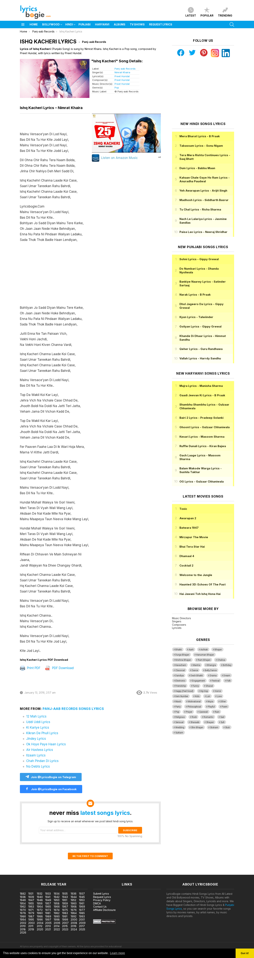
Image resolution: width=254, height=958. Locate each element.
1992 (73, 916)
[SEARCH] (232, 24)
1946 (23, 900)
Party (178, 706)
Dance (195, 670)
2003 (31, 922)
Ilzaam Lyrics (36, 755)
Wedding (179, 727)
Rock (194, 717)
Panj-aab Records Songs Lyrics (73, 709)
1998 (57, 919)
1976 (74, 909)
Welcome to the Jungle (195, 575)
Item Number (181, 696)
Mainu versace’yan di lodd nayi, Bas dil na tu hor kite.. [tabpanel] (54, 392)
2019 (31, 929)
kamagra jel (66, 872)
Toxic (183, 509)
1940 (40, 896)
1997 (48, 919)
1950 (57, 900)
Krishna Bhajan (183, 660)
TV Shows (137, 24)
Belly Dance (211, 670)
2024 (74, 929)
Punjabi (84, 24)
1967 (65, 906)
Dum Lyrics (197, 168)
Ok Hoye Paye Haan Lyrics (46, 744)
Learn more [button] (117, 953)
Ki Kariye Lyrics (37, 727)
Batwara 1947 (189, 527)
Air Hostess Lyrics (39, 750)
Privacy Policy (101, 900)
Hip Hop (204, 691)
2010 (23, 926)
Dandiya (179, 675)
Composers (179, 624)
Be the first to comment (90, 856)
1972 (40, 909)
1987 (31, 916)
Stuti (227, 727)
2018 (23, 929)
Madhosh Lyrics (204, 200)
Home (34, 24)
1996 (40, 919)
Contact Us (100, 906)
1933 (48, 893)
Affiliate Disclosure (104, 909)
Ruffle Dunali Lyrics (202, 446)
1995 (31, 919)
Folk (228, 680)
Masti (178, 701)
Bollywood (51, 24)
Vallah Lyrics (200, 358)
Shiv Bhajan (197, 727)
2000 (74, 919)
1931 (30, 893)
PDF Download (62, 668)
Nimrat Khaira (122, 72)
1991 (64, 916)
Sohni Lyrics (199, 259)
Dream (227, 675)
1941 (47, 896)
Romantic (208, 717)
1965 (48, 906)
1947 (31, 900)
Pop (117, 87)
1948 (40, 900)
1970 (23, 909)
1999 (65, 919)
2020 (40, 929)
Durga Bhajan (182, 655)
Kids (197, 696)
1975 (65, 909)
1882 (23, 893)
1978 (23, 913)
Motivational (194, 701)
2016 (73, 926)
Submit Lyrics (101, 893)
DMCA (97, 903)
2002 (23, 922)
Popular (206, 15)
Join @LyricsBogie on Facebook (53, 789)
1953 (82, 900)
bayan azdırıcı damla (34, 872)
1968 (74, 906)
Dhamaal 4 (186, 556)
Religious (180, 717)
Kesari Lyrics (201, 436)
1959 (65, 903)
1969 (82, 906)
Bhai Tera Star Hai (192, 546)
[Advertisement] (55, 275)
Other (223, 701)
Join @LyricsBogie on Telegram (53, 777)
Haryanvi (102, 24)
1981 (47, 913)
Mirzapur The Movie (193, 537)
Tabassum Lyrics (201, 145)
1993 (82, 916)
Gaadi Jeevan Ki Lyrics (202, 395)
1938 (23, 896)
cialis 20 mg (7, 872)
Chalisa (221, 660)
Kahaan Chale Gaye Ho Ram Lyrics (204, 179)
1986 (23, 916)
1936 (73, 893)
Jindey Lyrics (36, 738)
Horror (218, 691)
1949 (48, 900)
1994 (23, 919)
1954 (23, 903)
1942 (57, 896)
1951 (64, 900)
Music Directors (181, 618)
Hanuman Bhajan (205, 655)
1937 (82, 893)
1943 (65, 896)
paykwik (53, 872)
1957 (48, 903)
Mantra (196, 665)
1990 (57, 916)
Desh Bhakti (197, 675)
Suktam (179, 732)
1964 (40, 906)
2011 (30, 926)
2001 (82, 919)
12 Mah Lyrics (36, 716)
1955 (31, 903)
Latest (190, 15)
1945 (82, 896)
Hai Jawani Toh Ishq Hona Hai (200, 594)
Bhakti (178, 649)
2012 (39, 926)
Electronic (180, 680)
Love (219, 696)
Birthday (227, 665)
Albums (119, 24)
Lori (208, 696)
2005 (48, 922)
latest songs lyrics (105, 812)
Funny (196, 686)
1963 (31, 906)
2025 (82, 929)
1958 (57, 903)
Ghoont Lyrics (204, 427)
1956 (40, 903)
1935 (65, 893)
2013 (48, 926)
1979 (31, 913)
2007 (65, 922)
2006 (57, 922)
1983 (65, 913)
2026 (23, 932)
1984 (74, 913)
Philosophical (194, 706)
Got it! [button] (245, 953)
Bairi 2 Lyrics (201, 417)
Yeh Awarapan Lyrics (203, 190)
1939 (31, 896)
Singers (176, 621)
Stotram (214, 727)
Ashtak (204, 649)
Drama (213, 675)
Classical (180, 670)
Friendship (180, 686)
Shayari (210, 722)
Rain (217, 712)
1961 (81, 903)
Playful (211, 706)
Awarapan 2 (187, 518)
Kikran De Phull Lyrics (42, 733)
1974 (57, 909)
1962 (23, 906)
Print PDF (33, 668)
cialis (18, 872)
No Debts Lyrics (38, 766)
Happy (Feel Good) (184, 691)
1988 (40, 916)
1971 (30, 909)
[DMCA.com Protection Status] (104, 922)
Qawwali (203, 712)
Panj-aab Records (125, 68)
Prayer (189, 712)
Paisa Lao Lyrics (203, 232)
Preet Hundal (122, 76)
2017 (82, 926)
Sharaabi (194, 722)
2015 (65, 926)
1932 (39, 893)
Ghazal (209, 686)
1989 (48, 916)
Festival (216, 680)
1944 (74, 896)
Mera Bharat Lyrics (199, 136)
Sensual (179, 722)
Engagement (198, 680)
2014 (57, 926)
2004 (40, 922)
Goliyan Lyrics (200, 326)
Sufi (222, 722)
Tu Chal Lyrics (200, 209)
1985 (82, 913)
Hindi (69, 24)
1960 (74, 903)
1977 (82, 909)
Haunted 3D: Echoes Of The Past (202, 584)
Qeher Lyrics (201, 349)
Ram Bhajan (204, 660)
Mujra (210, 701)
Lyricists (176, 627)
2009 (82, 922)
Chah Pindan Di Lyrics (42, 761)
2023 (65, 929)
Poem (224, 706)
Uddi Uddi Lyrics (38, 722)
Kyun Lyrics (196, 317)
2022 (57, 929)
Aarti (191, 649)
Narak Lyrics (195, 294)
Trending (225, 15)
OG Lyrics (201, 481)
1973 (48, 909)
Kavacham (180, 665)
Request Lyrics (160, 24)
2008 (74, 922)
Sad (222, 717)
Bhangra (211, 665)
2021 (48, 929)
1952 (73, 900)
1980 (40, 913)
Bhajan (218, 649)
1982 (57, 913)
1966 (57, 906)
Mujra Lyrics (201, 386)
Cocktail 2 (186, 565)
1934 (57, 893)
